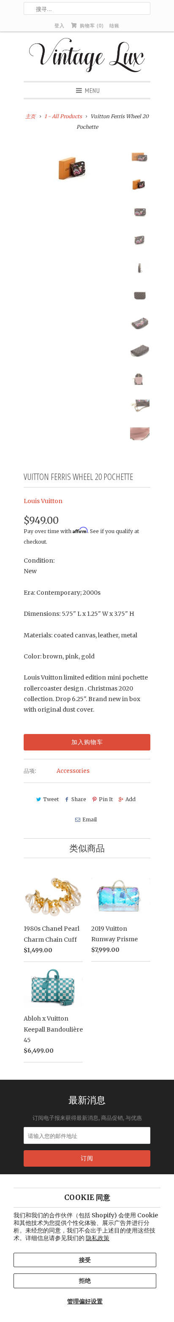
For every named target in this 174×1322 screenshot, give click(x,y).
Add (130, 799)
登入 (59, 25)
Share (78, 799)
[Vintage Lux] (87, 56)
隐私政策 (97, 1238)
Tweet (51, 799)
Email (89, 819)
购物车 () (90, 25)
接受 (85, 1260)
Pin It (106, 799)
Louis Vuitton (43, 501)
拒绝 (85, 1280)
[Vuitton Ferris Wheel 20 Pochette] (74, 168)
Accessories (73, 771)
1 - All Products (63, 116)
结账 (114, 25)
